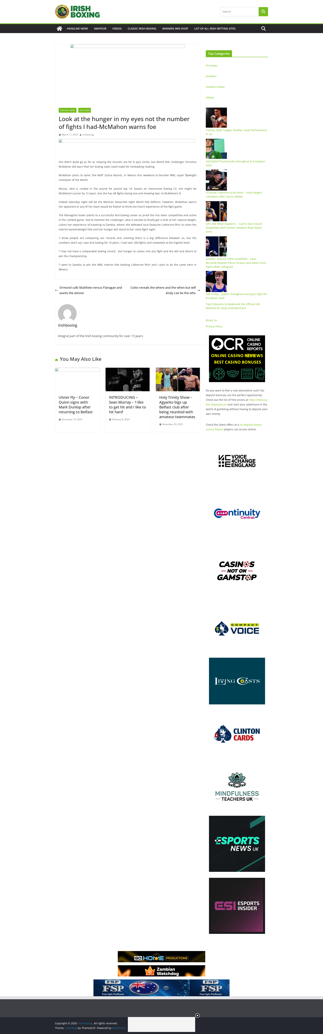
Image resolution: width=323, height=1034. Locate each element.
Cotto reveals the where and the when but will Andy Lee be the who (163, 290)
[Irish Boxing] (59, 28)
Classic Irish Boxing (142, 28)
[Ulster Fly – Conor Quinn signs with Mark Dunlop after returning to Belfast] (77, 370)
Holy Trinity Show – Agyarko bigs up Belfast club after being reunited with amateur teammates (177, 407)
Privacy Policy (214, 326)
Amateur (100, 28)
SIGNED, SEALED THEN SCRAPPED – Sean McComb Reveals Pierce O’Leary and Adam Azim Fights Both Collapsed (236, 262)
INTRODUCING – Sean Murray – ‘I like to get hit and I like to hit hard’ (127, 404)
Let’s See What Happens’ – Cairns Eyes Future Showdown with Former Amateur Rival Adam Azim (234, 227)
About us (211, 320)
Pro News (84, 110)
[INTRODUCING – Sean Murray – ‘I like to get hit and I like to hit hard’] (127, 370)
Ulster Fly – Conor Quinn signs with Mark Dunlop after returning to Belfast (76, 404)
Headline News (77, 28)
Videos (117, 28)
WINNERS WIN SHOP (175, 28)
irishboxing (88, 134)
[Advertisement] (161, 1024)
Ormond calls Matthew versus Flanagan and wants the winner (90, 290)
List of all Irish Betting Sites (215, 28)
